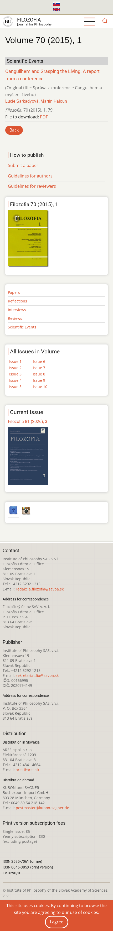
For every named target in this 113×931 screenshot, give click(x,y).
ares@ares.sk (27, 769)
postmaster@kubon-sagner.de (42, 807)
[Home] (8, 21)
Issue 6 (39, 361)
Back (14, 130)
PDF (44, 117)
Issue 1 (15, 361)
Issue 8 (39, 374)
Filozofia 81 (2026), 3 (27, 421)
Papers (14, 292)
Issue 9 (39, 380)
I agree (56, 922)
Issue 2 (15, 367)
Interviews (17, 309)
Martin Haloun (53, 101)
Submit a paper (23, 165)
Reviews (15, 318)
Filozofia (29, 20)
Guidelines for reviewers (32, 186)
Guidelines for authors (30, 176)
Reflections (17, 301)
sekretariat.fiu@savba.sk (37, 675)
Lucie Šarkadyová (22, 101)
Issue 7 (39, 367)
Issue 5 (15, 386)
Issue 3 (15, 374)
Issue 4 (15, 380)
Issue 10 (40, 386)
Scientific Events (22, 327)
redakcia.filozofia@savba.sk (40, 589)
